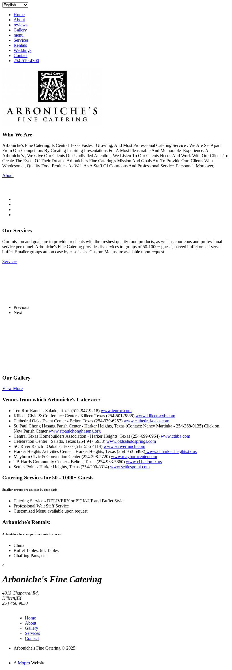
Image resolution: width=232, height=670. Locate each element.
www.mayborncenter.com (134, 456)
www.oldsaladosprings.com (131, 441)
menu (18, 35)
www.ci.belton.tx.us (144, 461)
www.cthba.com (175, 436)
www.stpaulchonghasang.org (75, 431)
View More (12, 388)
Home (19, 14)
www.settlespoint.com (130, 466)
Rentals (20, 45)
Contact (20, 55)
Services (21, 40)
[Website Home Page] (51, 124)
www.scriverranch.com (124, 446)
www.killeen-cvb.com (155, 415)
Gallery (20, 30)
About (19, 19)
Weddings (22, 50)
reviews (20, 24)
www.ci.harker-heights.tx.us (171, 451)
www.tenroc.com (116, 410)
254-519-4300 (26, 60)
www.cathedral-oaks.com (146, 420)
